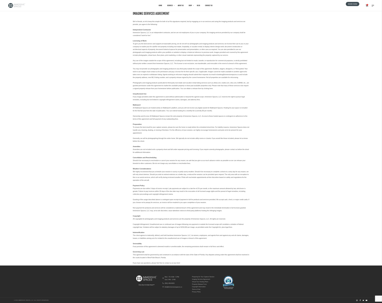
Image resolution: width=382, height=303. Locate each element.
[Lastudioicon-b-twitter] (363, 300)
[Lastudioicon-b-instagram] (357, 300)
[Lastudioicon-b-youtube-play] (366, 300)
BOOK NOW (352, 4)
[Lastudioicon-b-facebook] (360, 300)
